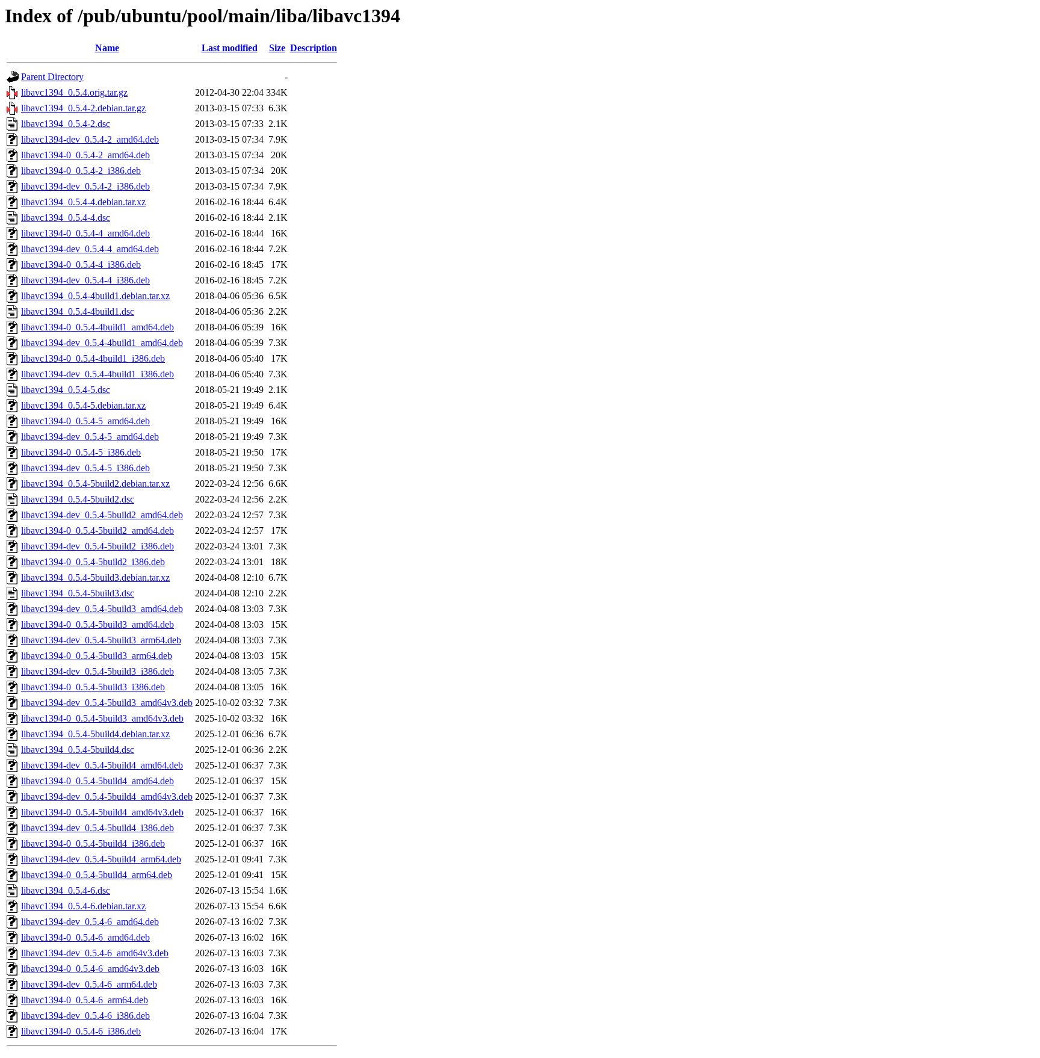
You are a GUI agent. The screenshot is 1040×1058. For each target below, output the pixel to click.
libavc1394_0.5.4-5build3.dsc (77, 593)
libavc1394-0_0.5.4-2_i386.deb (81, 171)
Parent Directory (52, 77)
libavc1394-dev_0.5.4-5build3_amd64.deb (102, 609)
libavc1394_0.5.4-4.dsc (65, 217)
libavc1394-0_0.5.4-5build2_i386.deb (93, 562)
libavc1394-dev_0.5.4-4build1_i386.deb (97, 374)
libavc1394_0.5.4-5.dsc (65, 390)
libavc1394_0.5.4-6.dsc (65, 890)
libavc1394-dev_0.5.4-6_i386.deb (85, 1015)
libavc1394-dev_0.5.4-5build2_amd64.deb (102, 515)
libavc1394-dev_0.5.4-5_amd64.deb (90, 437)
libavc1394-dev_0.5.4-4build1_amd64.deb (102, 343)
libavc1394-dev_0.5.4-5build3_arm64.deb (101, 640)
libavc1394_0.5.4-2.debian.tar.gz (83, 108)
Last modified (230, 48)
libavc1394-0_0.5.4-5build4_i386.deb (93, 843)
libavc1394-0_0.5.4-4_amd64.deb (85, 233)
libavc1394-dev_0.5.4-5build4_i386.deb (97, 828)
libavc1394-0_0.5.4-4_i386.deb (81, 264)
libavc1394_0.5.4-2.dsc (65, 124)
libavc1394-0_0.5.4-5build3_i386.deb (93, 687)
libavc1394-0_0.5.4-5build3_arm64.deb (96, 656)
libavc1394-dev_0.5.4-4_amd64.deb (90, 249)
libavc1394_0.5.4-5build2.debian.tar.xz (95, 483)
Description (313, 48)
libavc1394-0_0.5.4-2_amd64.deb (85, 155)
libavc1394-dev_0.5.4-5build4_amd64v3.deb (107, 796)
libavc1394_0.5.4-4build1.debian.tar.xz (95, 296)
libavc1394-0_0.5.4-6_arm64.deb (84, 1000)
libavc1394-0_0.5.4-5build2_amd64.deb (97, 530)
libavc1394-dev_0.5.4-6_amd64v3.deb (95, 953)
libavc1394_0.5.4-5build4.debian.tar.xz (95, 734)
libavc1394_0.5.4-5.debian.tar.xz (83, 405)
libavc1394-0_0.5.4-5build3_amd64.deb (97, 624)
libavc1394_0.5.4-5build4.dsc (77, 749)
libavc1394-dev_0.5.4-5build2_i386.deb (97, 546)
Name (107, 48)
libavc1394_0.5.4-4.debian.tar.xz (83, 202)
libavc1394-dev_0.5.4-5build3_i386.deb (97, 671)
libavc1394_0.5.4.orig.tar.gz (74, 92)
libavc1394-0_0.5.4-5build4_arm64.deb (96, 875)
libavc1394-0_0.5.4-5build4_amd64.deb (97, 781)
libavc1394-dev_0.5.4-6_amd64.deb (90, 922)
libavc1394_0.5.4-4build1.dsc (77, 311)
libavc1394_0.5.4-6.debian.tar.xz (83, 906)
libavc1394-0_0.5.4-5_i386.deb (81, 452)
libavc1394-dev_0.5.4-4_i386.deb (85, 280)
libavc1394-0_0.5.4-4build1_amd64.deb (97, 327)
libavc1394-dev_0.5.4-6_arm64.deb (89, 984)
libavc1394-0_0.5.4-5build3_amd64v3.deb (102, 718)
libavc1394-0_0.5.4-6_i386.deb (81, 1031)
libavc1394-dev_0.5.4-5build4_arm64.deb (101, 859)
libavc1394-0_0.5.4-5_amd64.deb (85, 421)
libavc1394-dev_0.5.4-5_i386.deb (85, 468)
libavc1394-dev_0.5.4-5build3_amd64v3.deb (107, 703)
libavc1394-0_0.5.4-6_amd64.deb (85, 937)
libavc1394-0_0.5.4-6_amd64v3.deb (90, 969)
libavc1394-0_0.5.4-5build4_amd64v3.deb (102, 812)
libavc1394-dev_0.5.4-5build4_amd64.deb (102, 765)
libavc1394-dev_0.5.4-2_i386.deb (85, 186)
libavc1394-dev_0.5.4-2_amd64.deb (90, 139)
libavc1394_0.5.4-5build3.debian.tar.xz (95, 577)
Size (277, 48)
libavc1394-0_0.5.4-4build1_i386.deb (93, 358)
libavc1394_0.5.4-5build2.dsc (77, 499)
